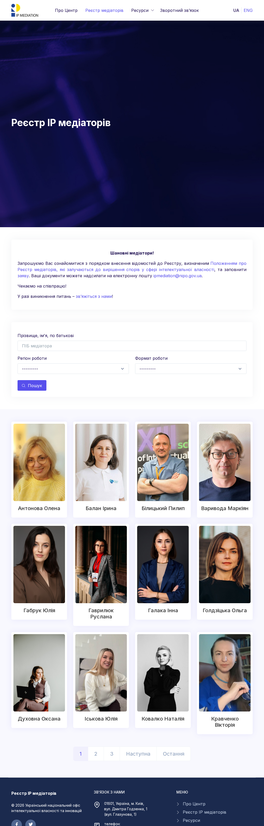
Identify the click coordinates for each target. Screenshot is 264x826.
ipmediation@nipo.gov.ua (177, 275)
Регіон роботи (32, 358)
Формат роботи (151, 358)
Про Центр (66, 10)
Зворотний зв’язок (179, 10)
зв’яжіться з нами (94, 296)
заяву (23, 275)
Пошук (35, 385)
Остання (173, 754)
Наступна (138, 754)
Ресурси (139, 10)
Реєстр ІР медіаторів (204, 812)
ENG (248, 10)
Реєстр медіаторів (104, 10)
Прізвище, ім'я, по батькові (46, 335)
